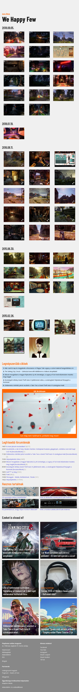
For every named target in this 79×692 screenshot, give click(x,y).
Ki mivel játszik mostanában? (16, 446)
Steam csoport (45, 655)
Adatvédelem (6, 655)
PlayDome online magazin (11, 643)
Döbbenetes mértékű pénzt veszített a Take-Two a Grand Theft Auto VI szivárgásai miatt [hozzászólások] (41, 454)
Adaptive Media (7, 683)
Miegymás (5, 677)
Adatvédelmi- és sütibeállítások (12, 687)
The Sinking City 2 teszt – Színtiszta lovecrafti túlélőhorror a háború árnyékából (30, 371)
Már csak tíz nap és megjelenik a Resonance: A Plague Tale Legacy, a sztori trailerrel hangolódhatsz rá (38, 368)
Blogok (4, 661)
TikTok (42, 660)
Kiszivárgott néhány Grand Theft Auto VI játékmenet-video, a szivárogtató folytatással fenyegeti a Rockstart (36, 381)
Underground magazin (9, 671)
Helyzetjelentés (11, 480)
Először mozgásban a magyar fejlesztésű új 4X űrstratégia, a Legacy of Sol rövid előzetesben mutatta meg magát (38, 376)
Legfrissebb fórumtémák (16, 442)
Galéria (6, 14)
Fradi (7, 474)
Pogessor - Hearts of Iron (10, 673)
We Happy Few (19, 19)
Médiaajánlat (6, 652)
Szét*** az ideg (11, 472)
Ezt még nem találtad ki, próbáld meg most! (39, 435)
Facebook (43, 647)
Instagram (43, 652)
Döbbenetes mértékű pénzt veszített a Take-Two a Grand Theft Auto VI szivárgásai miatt (33, 385)
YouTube (43, 650)
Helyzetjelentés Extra (13, 459)
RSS (3, 657)
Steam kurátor (45, 657)
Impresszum (6, 650)
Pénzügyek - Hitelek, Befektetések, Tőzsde (20, 477)
